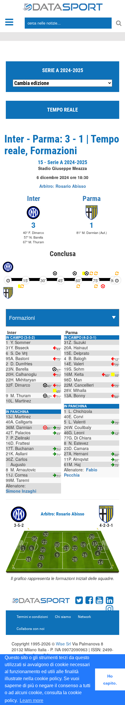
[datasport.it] (63, 6)
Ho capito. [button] (110, 679)
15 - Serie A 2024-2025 (62, 162)
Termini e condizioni (32, 617)
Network (84, 617)
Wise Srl (63, 644)
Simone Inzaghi (21, 491)
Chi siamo (63, 617)
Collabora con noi (30, 629)
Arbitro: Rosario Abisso (62, 186)
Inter (33, 199)
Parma (92, 199)
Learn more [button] (31, 700)
